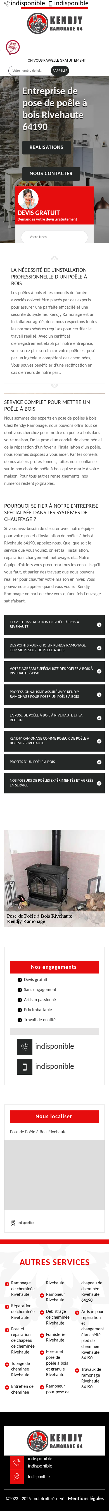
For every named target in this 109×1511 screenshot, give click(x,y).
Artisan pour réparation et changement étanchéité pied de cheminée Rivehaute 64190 (92, 1335)
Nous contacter (51, 174)
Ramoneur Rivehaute (55, 1297)
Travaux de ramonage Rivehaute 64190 (91, 1378)
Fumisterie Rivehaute (55, 1338)
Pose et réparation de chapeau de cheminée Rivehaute (23, 1341)
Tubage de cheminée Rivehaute (20, 1370)
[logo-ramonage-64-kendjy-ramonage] (54, 22)
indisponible (28, 3)
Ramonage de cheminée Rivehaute (23, 1289)
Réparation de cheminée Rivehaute (23, 1312)
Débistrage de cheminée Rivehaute (58, 1317)
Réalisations (46, 148)
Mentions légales (86, 1499)
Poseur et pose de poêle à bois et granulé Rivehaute (57, 1363)
